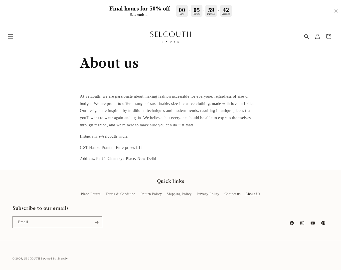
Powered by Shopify (54, 258)
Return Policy (151, 194)
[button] (10, 36)
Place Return (91, 194)
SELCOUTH (32, 258)
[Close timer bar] (336, 11)
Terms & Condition (121, 194)
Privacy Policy (208, 194)
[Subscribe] (96, 222)
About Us (252, 194)
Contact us (232, 194)
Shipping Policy (179, 194)
